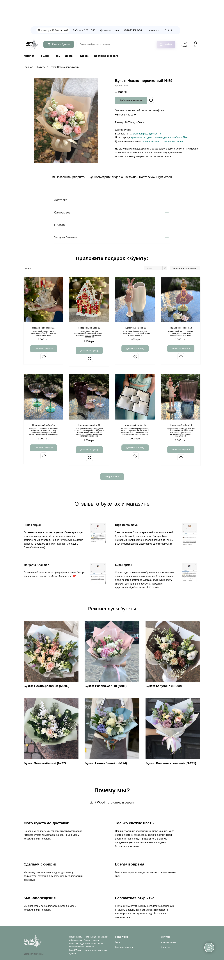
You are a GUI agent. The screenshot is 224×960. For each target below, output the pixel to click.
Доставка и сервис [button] (106, 55)
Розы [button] (57, 55)
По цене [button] (44, 55)
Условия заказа (168, 942)
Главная (28, 67)
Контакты (165, 947)
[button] (185, 44)
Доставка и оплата (124, 947)
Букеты (41, 67)
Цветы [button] (69, 55)
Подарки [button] (83, 55)
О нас (118, 942)
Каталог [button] (29, 55)
